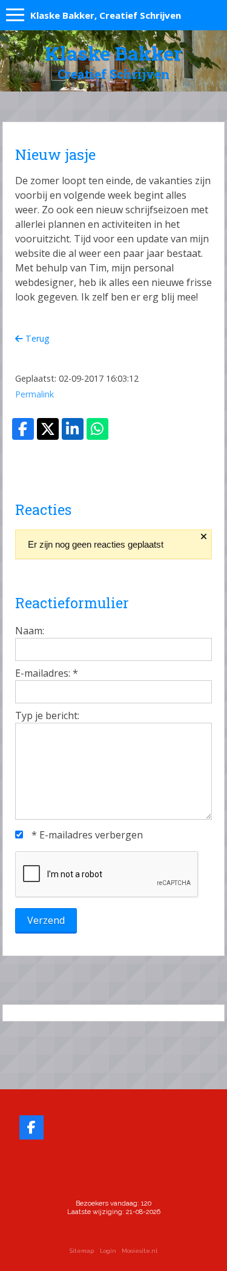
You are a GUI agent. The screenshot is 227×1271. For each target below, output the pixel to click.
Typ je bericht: (47, 715)
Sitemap (82, 1250)
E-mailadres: (46, 673)
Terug (36, 338)
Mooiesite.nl (139, 1250)
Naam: (29, 630)
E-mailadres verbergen (87, 834)
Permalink (34, 394)
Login (108, 1250)
